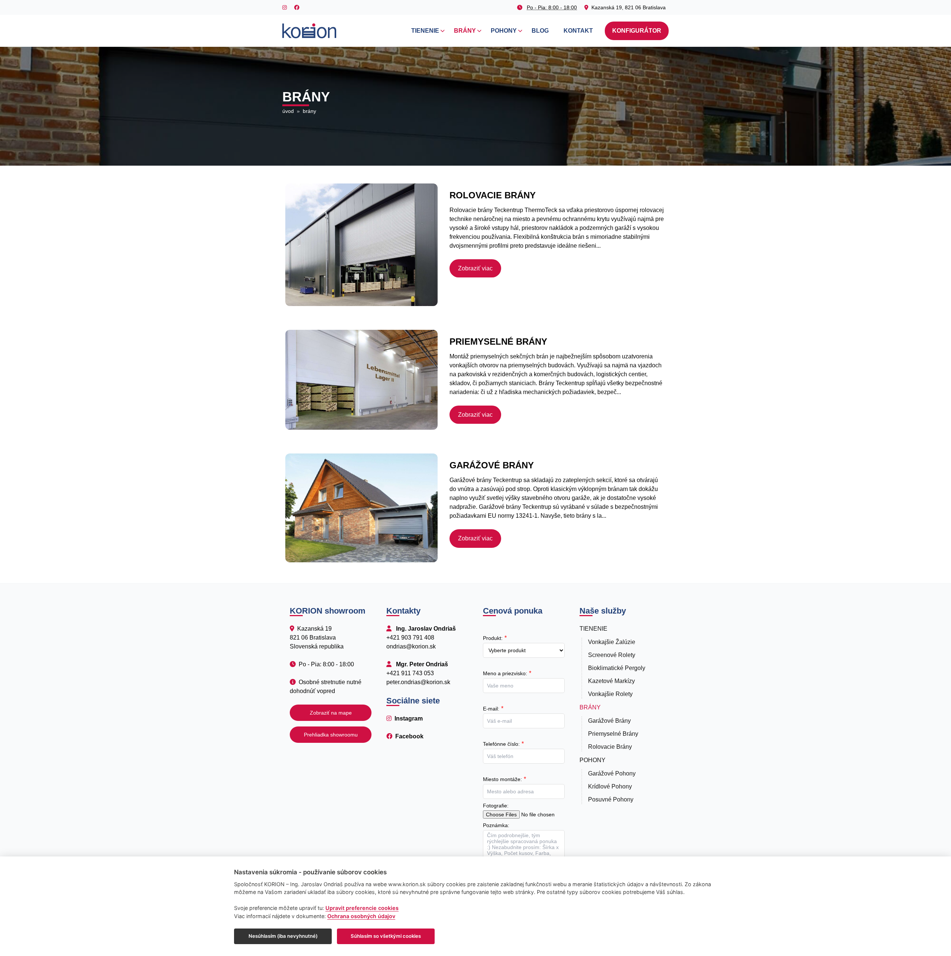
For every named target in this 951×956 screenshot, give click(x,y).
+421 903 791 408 (410, 637)
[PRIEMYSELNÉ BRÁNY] (361, 380)
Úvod (288, 111)
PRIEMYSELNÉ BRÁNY (498, 341)
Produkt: (493, 638)
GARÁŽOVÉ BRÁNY (491, 465)
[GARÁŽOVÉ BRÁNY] (361, 507)
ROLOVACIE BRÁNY (492, 195)
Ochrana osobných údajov (361, 916)
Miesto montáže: (502, 779)
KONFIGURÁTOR (636, 30)
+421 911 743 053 (410, 673)
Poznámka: (496, 825)
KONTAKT (578, 30)
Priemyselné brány (613, 734)
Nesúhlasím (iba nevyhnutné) (283, 936)
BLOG (540, 30)
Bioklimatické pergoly (616, 668)
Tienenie (593, 628)
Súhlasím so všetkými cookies (386, 936)
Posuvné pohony (610, 799)
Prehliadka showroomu (331, 735)
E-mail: (491, 709)
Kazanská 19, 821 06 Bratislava (628, 7)
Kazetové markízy (611, 681)
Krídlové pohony (610, 786)
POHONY (504, 30)
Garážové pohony (612, 773)
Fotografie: (496, 806)
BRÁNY (465, 30)
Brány (590, 707)
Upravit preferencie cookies (362, 908)
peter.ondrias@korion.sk (418, 682)
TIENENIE (425, 30)
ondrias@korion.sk (411, 646)
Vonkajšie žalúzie (611, 642)
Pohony (593, 760)
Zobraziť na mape (331, 713)
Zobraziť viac (475, 268)
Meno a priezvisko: (505, 673)
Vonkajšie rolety (610, 694)
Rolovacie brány (610, 747)
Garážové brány (609, 721)
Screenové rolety (611, 655)
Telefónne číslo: (501, 744)
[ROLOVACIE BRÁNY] (361, 244)
